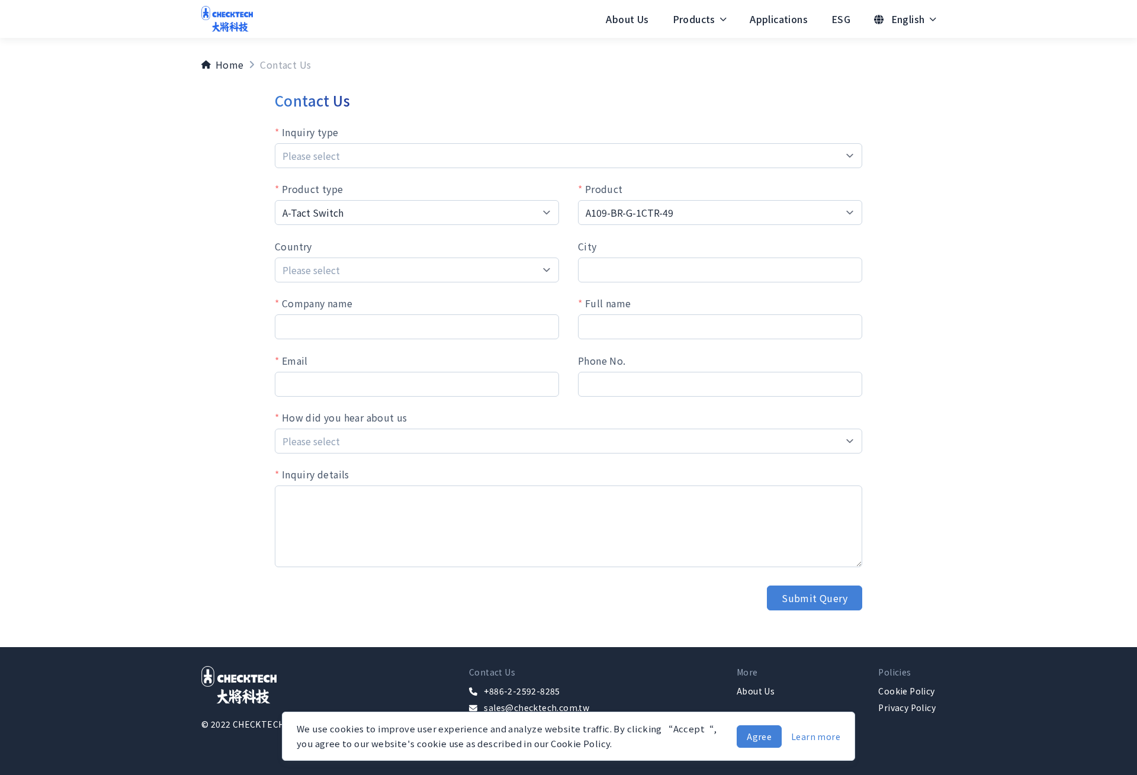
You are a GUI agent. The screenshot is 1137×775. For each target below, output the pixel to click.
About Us (627, 19)
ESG (840, 19)
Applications (779, 19)
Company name (315, 303)
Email (293, 360)
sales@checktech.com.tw (536, 707)
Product (602, 189)
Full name (606, 303)
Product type (311, 189)
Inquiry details (314, 474)
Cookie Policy (906, 691)
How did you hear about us (343, 417)
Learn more (815, 736)
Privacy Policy (907, 707)
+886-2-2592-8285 (522, 691)
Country (293, 246)
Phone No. (602, 360)
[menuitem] (627, 19)
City (587, 246)
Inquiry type (308, 132)
